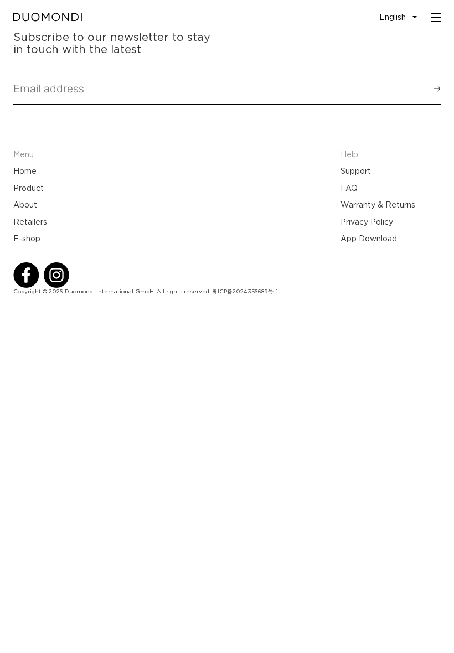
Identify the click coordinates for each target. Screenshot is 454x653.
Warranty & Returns (378, 204)
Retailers (30, 221)
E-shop (26, 238)
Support (356, 171)
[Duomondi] (47, 17)
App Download (369, 238)
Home (25, 171)
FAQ (349, 188)
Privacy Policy (367, 221)
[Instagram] (56, 275)
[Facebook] (26, 275)
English (392, 17)
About (25, 204)
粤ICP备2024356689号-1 (245, 291)
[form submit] (432, 88)
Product (28, 188)
